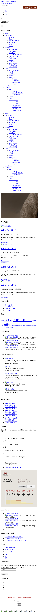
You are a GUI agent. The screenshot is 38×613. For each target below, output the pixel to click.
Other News (16, 82)
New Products (13, 49)
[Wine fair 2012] (6, 226)
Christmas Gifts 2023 (11, 346)
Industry (15, 108)
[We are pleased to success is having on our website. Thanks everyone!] (9, 358)
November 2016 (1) (11, 421)
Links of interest (10, 548)
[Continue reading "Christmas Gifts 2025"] (12, 337)
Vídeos (14, 84)
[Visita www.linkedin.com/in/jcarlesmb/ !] (19, 604)
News (6, 68)
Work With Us (16, 110)
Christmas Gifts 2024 (11, 340)
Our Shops (12, 42)
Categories (12, 77)
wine (11, 327)
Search (11, 75)
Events (11, 46)
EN (6, 14)
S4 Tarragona (16, 107)
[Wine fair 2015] (6, 281)
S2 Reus (15, 103)
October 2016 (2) (10, 422)
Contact (7, 87)
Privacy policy (9, 551)
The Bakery (12, 58)
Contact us (12, 96)
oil (28, 325)
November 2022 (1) (11, 408)
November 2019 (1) (11, 414)
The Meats (12, 53)
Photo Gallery (13, 67)
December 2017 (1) (11, 417)
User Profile (16, 94)
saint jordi (3, 327)
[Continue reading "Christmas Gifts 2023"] (12, 347)
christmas (22, 319)
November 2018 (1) (11, 415)
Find (6, 3)
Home (6, 33)
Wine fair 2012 (8, 230)
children (8, 320)
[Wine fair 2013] (6, 244)
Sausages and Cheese (15, 54)
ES (6, 12)
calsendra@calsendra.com (13, 467)
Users (10, 89)
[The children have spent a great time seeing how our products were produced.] (11, 374)
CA (6, 11)
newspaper (23, 325)
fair (2, 325)
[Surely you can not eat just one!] (9, 367)
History (11, 39)
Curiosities (15, 81)
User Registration (17, 93)
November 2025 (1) (11, 403)
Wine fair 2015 (8, 285)
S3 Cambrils (16, 105)
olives (31, 325)
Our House (8, 35)
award (2, 320)
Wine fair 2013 (8, 248)
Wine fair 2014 (8, 266)
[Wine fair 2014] (6, 262)
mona (18, 325)
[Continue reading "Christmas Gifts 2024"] (12, 342)
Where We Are (13, 100)
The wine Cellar (14, 56)
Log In (14, 91)
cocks (34, 320)
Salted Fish (12, 61)
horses (14, 325)
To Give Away (13, 65)
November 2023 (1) (11, 407)
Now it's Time (13, 63)
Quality (11, 44)
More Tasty (8, 86)
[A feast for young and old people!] (9, 382)
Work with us (9, 549)
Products (7, 47)
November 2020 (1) (11, 412)
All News (12, 74)
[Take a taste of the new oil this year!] (9, 389)
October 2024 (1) (10, 405)
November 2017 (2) (11, 419)
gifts (8, 324)
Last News (12, 72)
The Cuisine (12, 51)
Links (10, 98)
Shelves (11, 60)
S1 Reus (15, 101)
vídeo (7, 327)
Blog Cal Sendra (14, 70)
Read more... (5, 242)
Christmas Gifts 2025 (11, 335)
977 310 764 (9, 464)
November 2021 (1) (11, 410)
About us (11, 37)
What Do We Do (14, 40)
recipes (34, 325)
